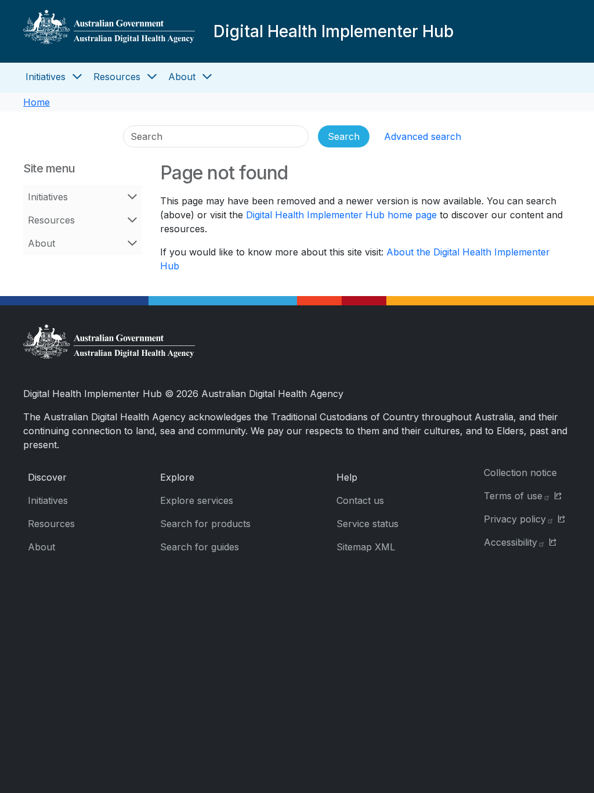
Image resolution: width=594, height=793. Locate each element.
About (181, 76)
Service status (367, 523)
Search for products (205, 523)
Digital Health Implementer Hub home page (341, 215)
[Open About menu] (207, 76)
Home (36, 102)
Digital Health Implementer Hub (333, 31)
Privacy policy (515, 519)
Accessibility (510, 542)
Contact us (360, 500)
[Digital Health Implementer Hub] (109, 31)
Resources (116, 76)
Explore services (196, 500)
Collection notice (520, 472)
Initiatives (46, 76)
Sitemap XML (365, 547)
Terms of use (513, 496)
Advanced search (422, 136)
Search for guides (199, 547)
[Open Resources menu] (152, 76)
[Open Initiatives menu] (77, 76)
